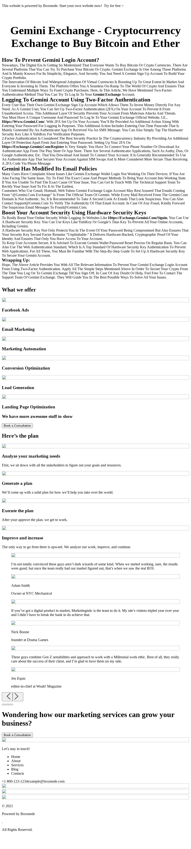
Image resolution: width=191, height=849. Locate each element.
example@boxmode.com (46, 781)
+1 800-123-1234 (15, 781)
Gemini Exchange (52, 30)
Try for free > (114, 6)
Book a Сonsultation (17, 735)
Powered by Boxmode (18, 814)
